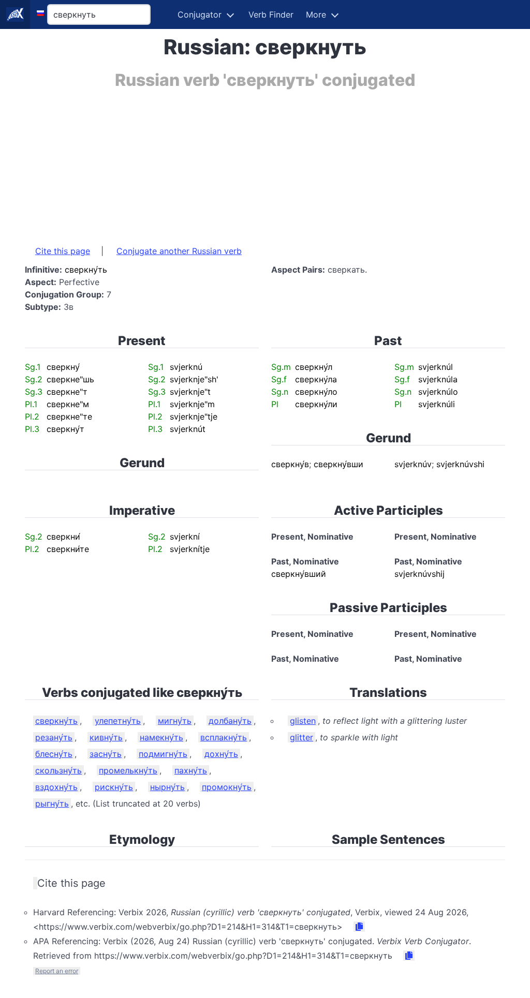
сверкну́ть (56, 721)
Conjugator (200, 14)
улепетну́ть (118, 721)
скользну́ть (58, 770)
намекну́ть (161, 737)
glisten (303, 721)
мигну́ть (175, 721)
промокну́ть (227, 787)
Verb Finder (270, 14)
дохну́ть (221, 754)
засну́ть (106, 754)
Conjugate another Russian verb (179, 251)
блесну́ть (53, 754)
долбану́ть (230, 721)
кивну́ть (106, 737)
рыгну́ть (52, 803)
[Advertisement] (265, 162)
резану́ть (53, 737)
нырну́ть (167, 787)
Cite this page (62, 251)
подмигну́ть (163, 754)
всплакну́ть (223, 737)
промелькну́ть (128, 770)
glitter (301, 737)
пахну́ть (190, 770)
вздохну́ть (56, 787)
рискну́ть (114, 787)
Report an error (56, 971)
